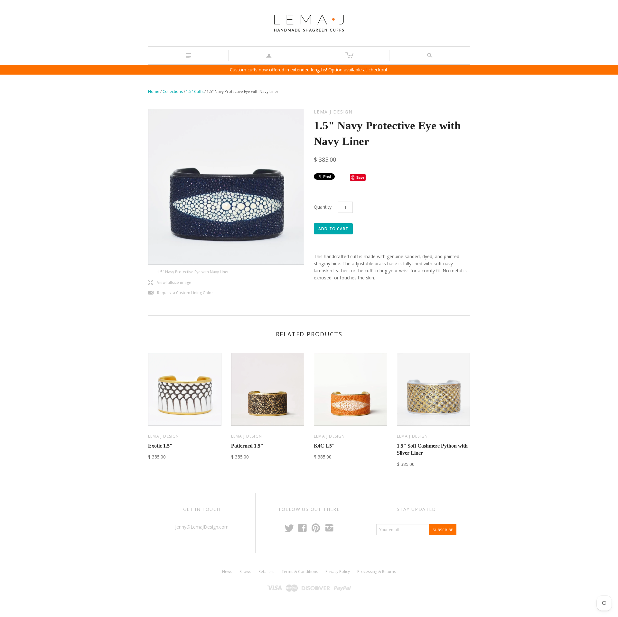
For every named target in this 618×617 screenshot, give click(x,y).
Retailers (266, 571)
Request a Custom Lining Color (180, 293)
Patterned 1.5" (247, 446)
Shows (245, 571)
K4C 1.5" (324, 446)
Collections (173, 91)
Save (360, 177)
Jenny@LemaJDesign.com (202, 527)
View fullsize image (169, 283)
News (227, 571)
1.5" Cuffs (194, 91)
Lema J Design (163, 436)
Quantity (323, 207)
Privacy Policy (337, 571)
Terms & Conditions (300, 571)
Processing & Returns (376, 571)
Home (153, 91)
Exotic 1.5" (160, 446)
